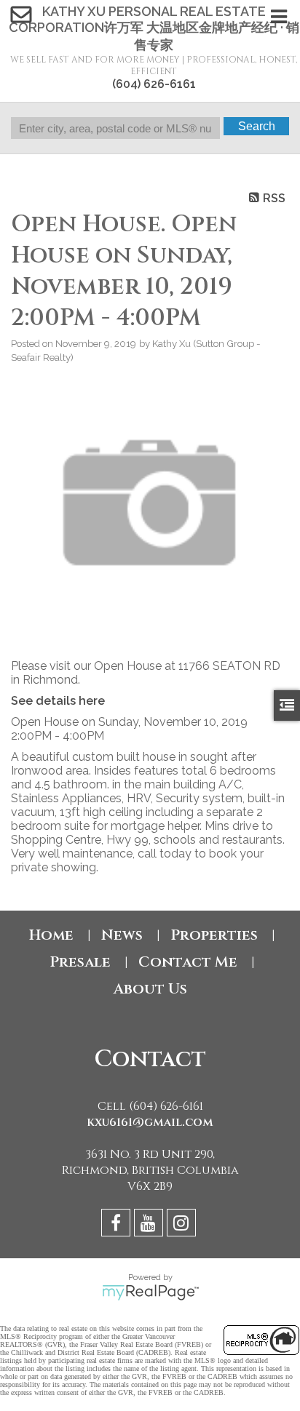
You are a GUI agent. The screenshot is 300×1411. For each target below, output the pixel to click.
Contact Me (187, 962)
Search (256, 126)
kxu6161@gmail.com (150, 1122)
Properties (214, 935)
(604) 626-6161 (154, 84)
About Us (150, 989)
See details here (58, 701)
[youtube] (150, 1225)
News (122, 935)
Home (51, 935)
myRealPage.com (150, 1292)
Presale (80, 962)
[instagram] (183, 1225)
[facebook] (117, 1225)
